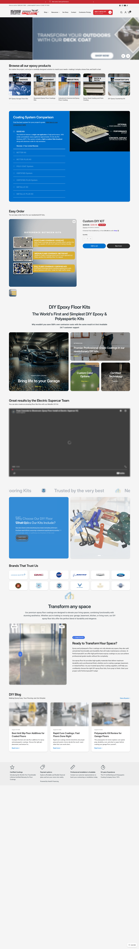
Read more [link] (15, 748)
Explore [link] (76, 356)
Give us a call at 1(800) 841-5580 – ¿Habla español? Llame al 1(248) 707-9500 (29, 5)
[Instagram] (122, 5)
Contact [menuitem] (73, 12)
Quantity (85, 234)
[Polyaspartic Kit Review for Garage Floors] (111, 714)
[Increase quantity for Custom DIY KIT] (90, 239)
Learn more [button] (22, 537)
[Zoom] (74, 221)
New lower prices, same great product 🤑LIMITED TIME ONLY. (89, 1)
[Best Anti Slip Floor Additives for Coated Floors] (28, 714)
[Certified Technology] (115, 377)
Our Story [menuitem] (65, 12)
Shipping (85, 227)
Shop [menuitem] (45, 12)
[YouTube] (125, 5)
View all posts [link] (124, 698)
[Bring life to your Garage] (39, 361)
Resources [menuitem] (54, 12)
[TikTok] (127, 5)
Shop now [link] (38, 386)
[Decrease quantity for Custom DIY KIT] (84, 239)
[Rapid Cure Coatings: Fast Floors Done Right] (69, 714)
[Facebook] (120, 5)
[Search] (121, 12)
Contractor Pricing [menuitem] (85, 12)
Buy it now (118, 246)
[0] (128, 12)
